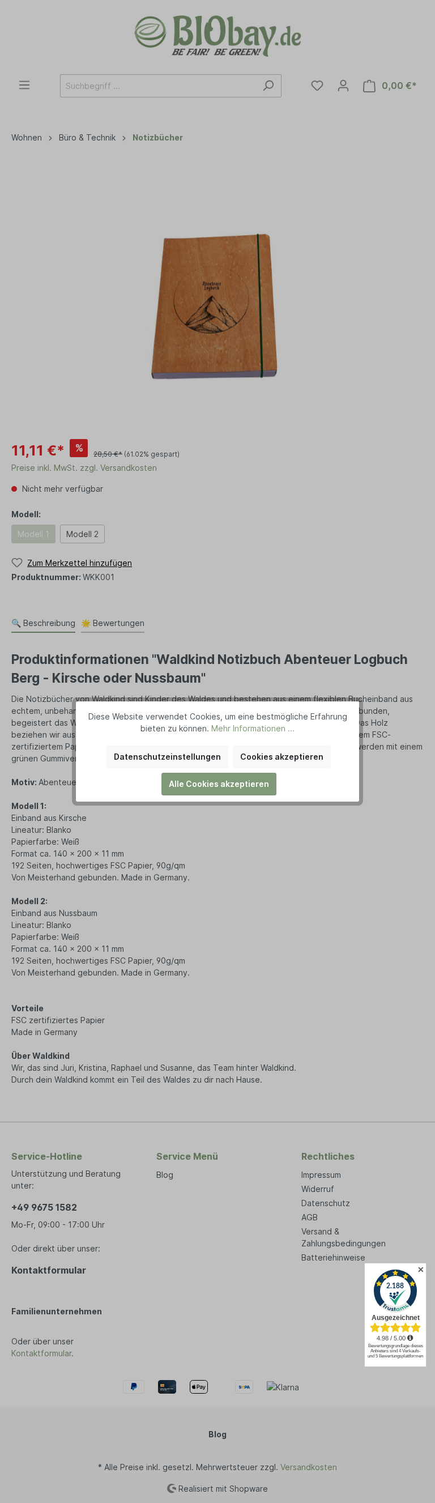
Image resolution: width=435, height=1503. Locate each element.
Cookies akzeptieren (281, 756)
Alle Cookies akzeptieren (219, 784)
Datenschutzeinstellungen (167, 756)
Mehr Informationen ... (253, 728)
